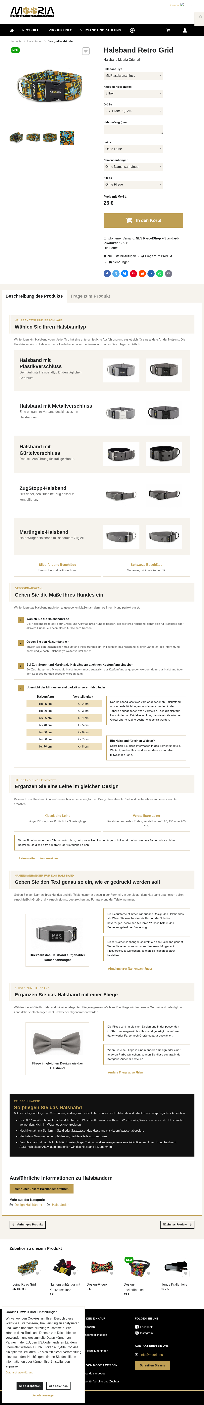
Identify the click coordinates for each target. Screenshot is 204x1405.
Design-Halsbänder (28, 1204)
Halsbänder (60, 1204)
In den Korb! (148, 220)
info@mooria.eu (151, 1354)
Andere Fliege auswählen (125, 1072)
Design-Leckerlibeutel (134, 1287)
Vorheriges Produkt (30, 1224)
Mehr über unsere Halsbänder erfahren (42, 1189)
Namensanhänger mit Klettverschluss (65, 1287)
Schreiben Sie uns (152, 1365)
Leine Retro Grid (24, 1284)
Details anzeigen (43, 1395)
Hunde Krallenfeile (174, 1284)
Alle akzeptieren (30, 1385)
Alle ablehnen (58, 1385)
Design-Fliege (97, 1284)
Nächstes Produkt (175, 1224)
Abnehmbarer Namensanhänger (130, 968)
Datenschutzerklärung (19, 1372)
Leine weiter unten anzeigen (38, 858)
